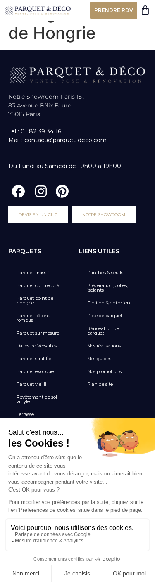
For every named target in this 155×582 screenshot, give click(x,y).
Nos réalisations (104, 346)
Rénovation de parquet (103, 330)
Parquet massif (33, 273)
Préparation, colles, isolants (107, 288)
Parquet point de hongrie (35, 300)
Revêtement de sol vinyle (37, 399)
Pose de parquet (104, 315)
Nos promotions (104, 371)
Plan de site (100, 384)
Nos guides (99, 358)
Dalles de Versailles (37, 346)
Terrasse (25, 414)
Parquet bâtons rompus (33, 318)
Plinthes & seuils (105, 273)
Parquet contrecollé (38, 285)
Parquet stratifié (34, 358)
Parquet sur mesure (38, 333)
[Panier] (145, 10)
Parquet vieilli (31, 384)
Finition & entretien (108, 303)
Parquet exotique (35, 371)
